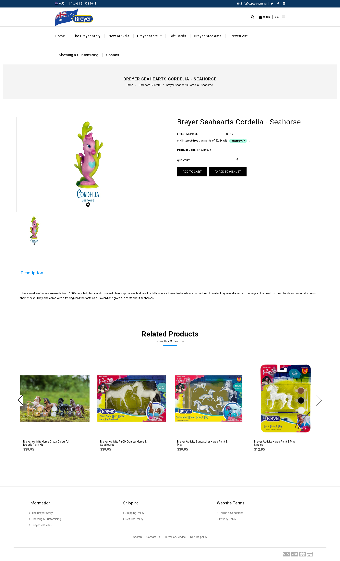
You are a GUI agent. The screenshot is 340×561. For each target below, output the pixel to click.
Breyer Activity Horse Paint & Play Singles (274, 443)
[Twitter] (273, 3)
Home (60, 36)
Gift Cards (177, 36)
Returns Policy (134, 519)
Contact (112, 55)
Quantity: (184, 160)
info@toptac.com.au (254, 3)
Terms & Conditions (231, 512)
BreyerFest (238, 36)
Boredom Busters (150, 85)
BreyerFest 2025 (42, 525)
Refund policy (198, 537)
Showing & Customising (78, 55)
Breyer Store (148, 36)
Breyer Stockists (208, 36)
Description (32, 272)
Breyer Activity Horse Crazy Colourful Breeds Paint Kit (46, 443)
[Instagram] (284, 3)
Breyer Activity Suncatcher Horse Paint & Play (202, 443)
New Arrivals (118, 36)
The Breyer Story (87, 36)
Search (137, 537)
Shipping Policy (135, 512)
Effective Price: (187, 133)
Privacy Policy (227, 519)
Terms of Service (175, 537)
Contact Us (153, 537)
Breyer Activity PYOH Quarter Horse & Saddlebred (123, 443)
